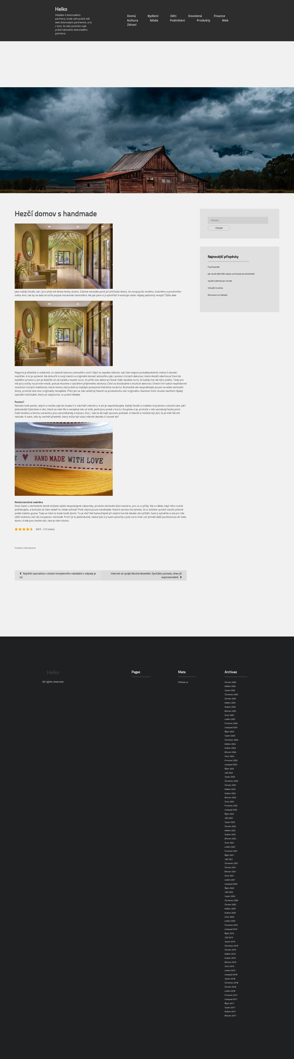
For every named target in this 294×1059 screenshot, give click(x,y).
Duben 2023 (230, 793)
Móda (154, 20)
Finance (219, 16)
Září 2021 (229, 859)
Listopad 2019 (231, 929)
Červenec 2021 (231, 863)
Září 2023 (229, 772)
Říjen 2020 (229, 888)
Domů (131, 16)
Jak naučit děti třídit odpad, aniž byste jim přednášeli (231, 273)
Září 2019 (229, 937)
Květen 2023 (230, 789)
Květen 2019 (230, 953)
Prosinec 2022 (231, 805)
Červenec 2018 (231, 982)
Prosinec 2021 (231, 851)
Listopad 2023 (231, 764)
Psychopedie (214, 267)
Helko (61, 9)
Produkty (203, 20)
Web (225, 20)
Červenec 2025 (231, 694)
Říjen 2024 (229, 731)
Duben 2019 (230, 958)
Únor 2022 (229, 842)
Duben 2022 (230, 834)
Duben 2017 (230, 1011)
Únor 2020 (229, 917)
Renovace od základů (217, 295)
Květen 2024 (230, 744)
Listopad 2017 (231, 999)
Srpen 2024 (230, 735)
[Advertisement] (147, 64)
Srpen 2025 (230, 690)
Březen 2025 (230, 711)
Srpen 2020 (230, 896)
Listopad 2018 (231, 974)
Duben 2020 (230, 912)
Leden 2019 (230, 970)
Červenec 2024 (231, 739)
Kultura (132, 20)
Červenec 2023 (231, 781)
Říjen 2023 (229, 768)
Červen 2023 (230, 785)
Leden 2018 (230, 991)
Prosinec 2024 (231, 723)
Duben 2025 (230, 706)
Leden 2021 (230, 879)
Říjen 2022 (229, 813)
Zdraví (131, 25)
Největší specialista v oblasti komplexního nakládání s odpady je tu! (58, 575)
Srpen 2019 (230, 941)
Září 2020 (229, 892)
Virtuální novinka (215, 288)
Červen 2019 (230, 949)
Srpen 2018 (230, 978)
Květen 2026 (230, 686)
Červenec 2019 (231, 945)
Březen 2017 (230, 1015)
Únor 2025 (229, 715)
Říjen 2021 (229, 855)
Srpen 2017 (230, 1007)
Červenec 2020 (231, 900)
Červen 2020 (230, 904)
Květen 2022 (230, 830)
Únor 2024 (229, 756)
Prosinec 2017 (231, 995)
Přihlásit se (183, 682)
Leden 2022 (230, 846)
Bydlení (153, 16)
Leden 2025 (230, 719)
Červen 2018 (230, 986)
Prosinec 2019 (231, 925)
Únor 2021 (229, 875)
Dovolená (195, 16)
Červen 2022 (230, 826)
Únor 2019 (229, 966)
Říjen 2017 (229, 1003)
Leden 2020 (230, 920)
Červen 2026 (230, 682)
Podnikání (177, 20)
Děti (173, 16)
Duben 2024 (230, 748)
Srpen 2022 (230, 822)
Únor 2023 (229, 801)
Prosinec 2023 (231, 760)
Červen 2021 (230, 867)
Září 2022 (229, 818)
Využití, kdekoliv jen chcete (220, 280)
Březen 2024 (230, 752)
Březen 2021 (230, 871)
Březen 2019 (230, 962)
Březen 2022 (230, 838)
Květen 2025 (230, 702)
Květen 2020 (230, 908)
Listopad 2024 (231, 727)
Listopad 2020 (231, 884)
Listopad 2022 (231, 809)
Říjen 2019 (229, 933)
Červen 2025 (230, 698)
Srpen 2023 (230, 776)
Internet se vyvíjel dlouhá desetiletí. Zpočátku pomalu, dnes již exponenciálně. (146, 575)
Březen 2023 (230, 797)
